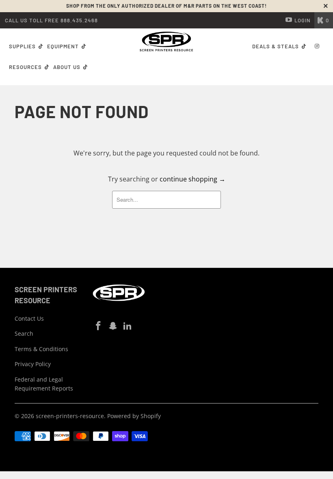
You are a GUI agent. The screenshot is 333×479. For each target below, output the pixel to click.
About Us (67, 67)
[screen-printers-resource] (166, 41)
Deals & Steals (276, 46)
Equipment (63, 46)
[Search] (317, 47)
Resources (26, 67)
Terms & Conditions (41, 349)
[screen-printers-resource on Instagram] (113, 326)
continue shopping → (192, 179)
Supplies (22, 46)
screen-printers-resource (70, 416)
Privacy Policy (33, 364)
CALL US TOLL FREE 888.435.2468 (51, 20)
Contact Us (29, 318)
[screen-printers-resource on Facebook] (99, 326)
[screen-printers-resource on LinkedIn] (127, 326)
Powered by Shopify (134, 416)
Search (24, 333)
